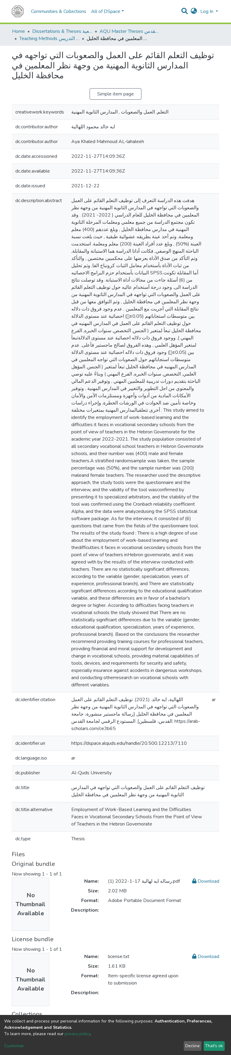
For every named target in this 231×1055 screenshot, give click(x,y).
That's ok (214, 1046)
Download (207, 881)
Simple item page (115, 94)
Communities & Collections (58, 11)
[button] (194, 11)
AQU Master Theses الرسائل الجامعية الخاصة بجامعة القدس (130, 31)
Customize (14, 1046)
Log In (207, 11)
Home (18, 31)
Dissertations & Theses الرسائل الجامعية (62, 31)
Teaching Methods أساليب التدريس (49, 38)
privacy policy (77, 1034)
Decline (192, 1046)
